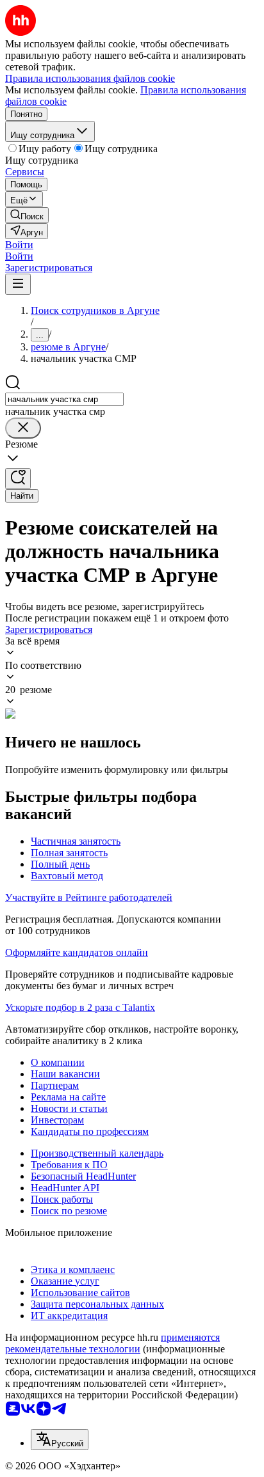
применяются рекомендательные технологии (112, 1343)
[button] (19, 244)
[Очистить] (23, 428)
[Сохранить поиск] (18, 478)
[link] (27, 215)
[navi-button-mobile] (18, 284)
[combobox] (64, 399)
